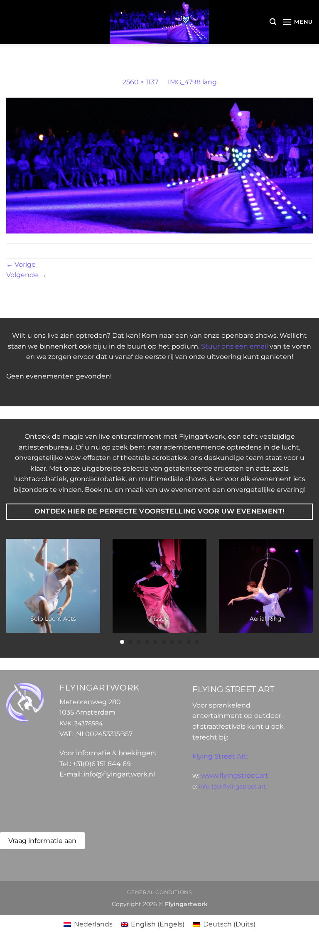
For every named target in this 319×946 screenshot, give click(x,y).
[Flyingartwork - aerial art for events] (159, 22)
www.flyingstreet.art (234, 775)
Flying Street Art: (220, 756)
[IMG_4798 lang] (159, 165)
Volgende (26, 275)
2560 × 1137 (140, 82)
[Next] (301, 591)
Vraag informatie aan (42, 841)
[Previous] (17, 591)
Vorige (21, 264)
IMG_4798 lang (192, 82)
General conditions (159, 892)
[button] (273, 22)
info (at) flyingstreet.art (232, 786)
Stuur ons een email (234, 346)
